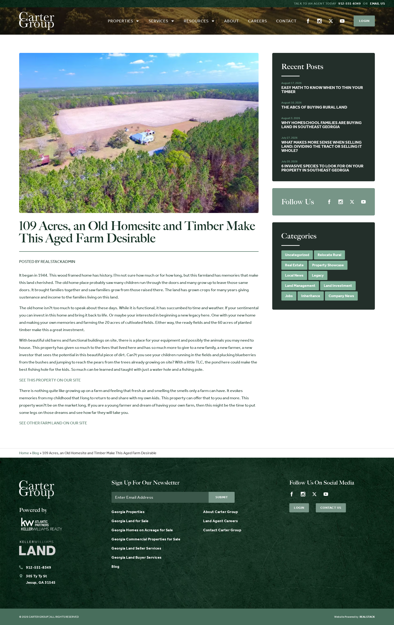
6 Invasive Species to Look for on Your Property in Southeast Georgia (322, 168)
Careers (257, 21)
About (231, 21)
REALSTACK (367, 616)
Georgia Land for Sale (130, 521)
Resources (196, 21)
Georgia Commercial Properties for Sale (145, 539)
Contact (286, 21)
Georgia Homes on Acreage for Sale (142, 530)
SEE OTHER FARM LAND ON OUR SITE (53, 422)
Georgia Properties (128, 512)
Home (24, 453)
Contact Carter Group (222, 530)
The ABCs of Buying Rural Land (314, 107)
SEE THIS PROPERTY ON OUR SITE (50, 380)
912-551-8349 (349, 3)
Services (158, 21)
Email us (377, 3)
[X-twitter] (331, 21)
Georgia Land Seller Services (136, 548)
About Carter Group (220, 512)
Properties (120, 21)
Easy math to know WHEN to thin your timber (322, 89)
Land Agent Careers (220, 521)
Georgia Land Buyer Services (136, 557)
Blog (35, 453)
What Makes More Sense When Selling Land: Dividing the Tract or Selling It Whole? (321, 146)
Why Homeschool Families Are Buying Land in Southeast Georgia (321, 124)
